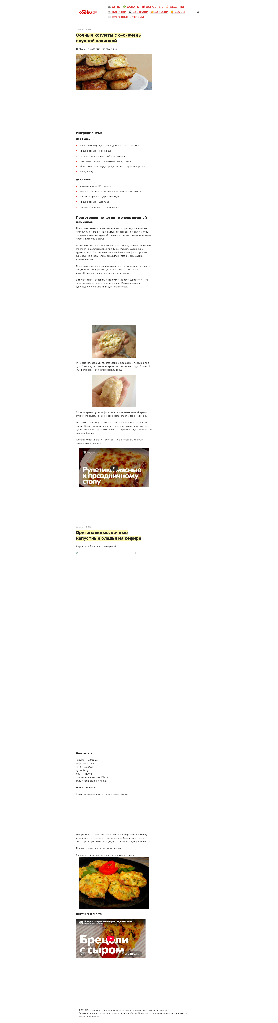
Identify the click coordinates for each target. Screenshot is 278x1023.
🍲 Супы (114, 6)
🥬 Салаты (131, 6)
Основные (80, 29)
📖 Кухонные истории (126, 17)
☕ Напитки (117, 12)
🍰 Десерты (174, 6)
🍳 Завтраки (138, 12)
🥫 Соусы (177, 12)
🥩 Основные (152, 6)
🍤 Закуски (159, 12)
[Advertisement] (114, 109)
